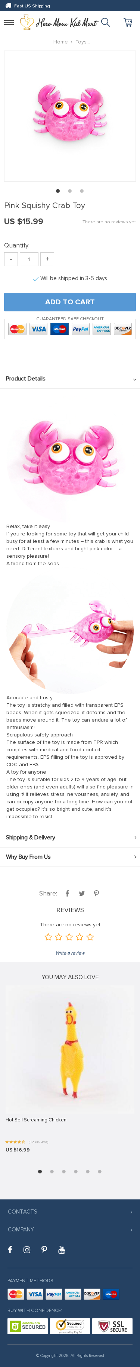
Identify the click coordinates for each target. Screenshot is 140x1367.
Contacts (22, 1211)
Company (21, 1229)
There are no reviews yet (109, 222)
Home (60, 42)
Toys (81, 42)
